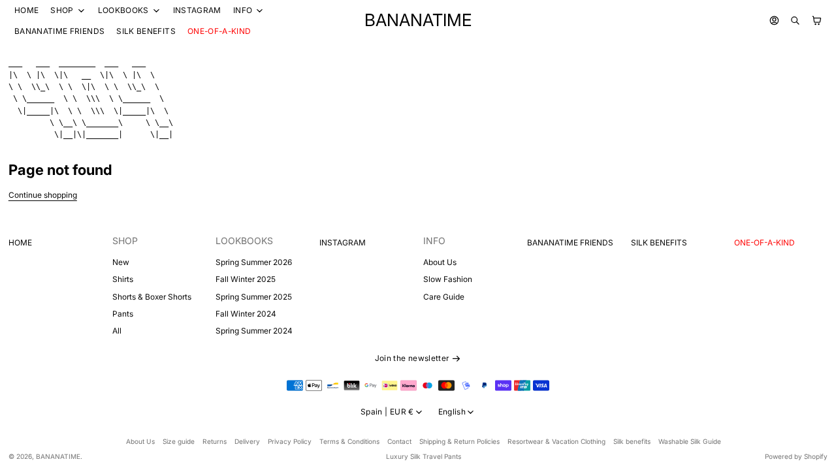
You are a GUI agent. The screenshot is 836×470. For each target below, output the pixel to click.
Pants (122, 314)
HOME (26, 10)
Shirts (122, 279)
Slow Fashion (447, 279)
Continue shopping (42, 195)
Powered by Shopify (796, 456)
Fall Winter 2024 (246, 314)
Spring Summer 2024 (254, 331)
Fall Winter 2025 (246, 279)
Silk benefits (632, 441)
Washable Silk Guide (689, 441)
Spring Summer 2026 (254, 262)
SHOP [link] (61, 10)
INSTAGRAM (197, 10)
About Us (440, 262)
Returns (214, 441)
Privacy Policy (290, 441)
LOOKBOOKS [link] (123, 10)
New (120, 262)
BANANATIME (58, 456)
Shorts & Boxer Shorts (151, 297)
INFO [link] (242, 10)
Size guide (179, 441)
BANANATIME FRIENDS (59, 31)
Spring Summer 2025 (254, 297)
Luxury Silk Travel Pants (423, 456)
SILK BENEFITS (146, 31)
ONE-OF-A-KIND (219, 31)
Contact (399, 441)
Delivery (247, 441)
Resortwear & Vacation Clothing (556, 441)
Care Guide (443, 297)
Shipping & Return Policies (459, 441)
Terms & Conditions (349, 441)
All (116, 331)
